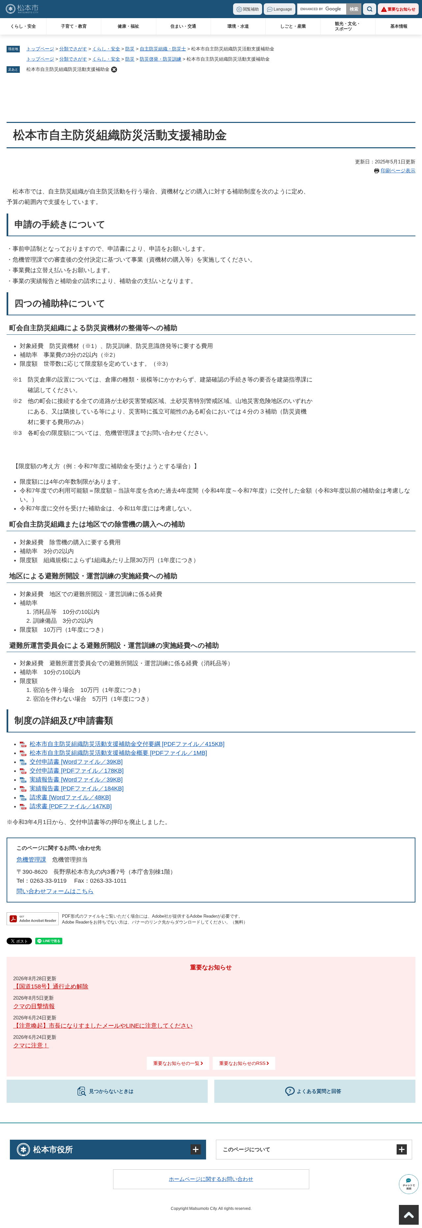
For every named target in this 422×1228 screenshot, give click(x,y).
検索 (369, 9)
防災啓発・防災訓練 (160, 59)
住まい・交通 (183, 26)
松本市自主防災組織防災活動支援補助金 (67, 69)
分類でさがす (73, 48)
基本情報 (398, 26)
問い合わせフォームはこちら (55, 891)
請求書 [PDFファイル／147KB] (71, 806)
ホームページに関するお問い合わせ (211, 1179)
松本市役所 (53, 1149)
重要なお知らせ (401, 9)
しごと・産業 (293, 26)
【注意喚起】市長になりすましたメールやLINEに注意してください (103, 1025)
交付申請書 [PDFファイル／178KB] (77, 770)
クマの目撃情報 (34, 1006)
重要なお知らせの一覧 (176, 1063)
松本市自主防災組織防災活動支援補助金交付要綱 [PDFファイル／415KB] (127, 744)
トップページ (40, 48)
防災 (130, 48)
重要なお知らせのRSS (242, 1063)
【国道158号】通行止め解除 (50, 986)
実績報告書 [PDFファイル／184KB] (77, 788)
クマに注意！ (31, 1045)
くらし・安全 (23, 26)
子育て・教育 (74, 26)
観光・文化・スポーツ (348, 26)
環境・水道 (238, 26)
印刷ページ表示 (398, 170)
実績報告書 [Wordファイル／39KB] (76, 779)
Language (283, 9)
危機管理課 (31, 859)
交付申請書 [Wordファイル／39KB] (76, 761)
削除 (114, 69)
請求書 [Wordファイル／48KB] (70, 797)
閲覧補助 (251, 9)
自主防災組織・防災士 (163, 48)
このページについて (246, 1149)
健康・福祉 (128, 26)
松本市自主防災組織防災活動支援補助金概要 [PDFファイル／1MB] (118, 753)
